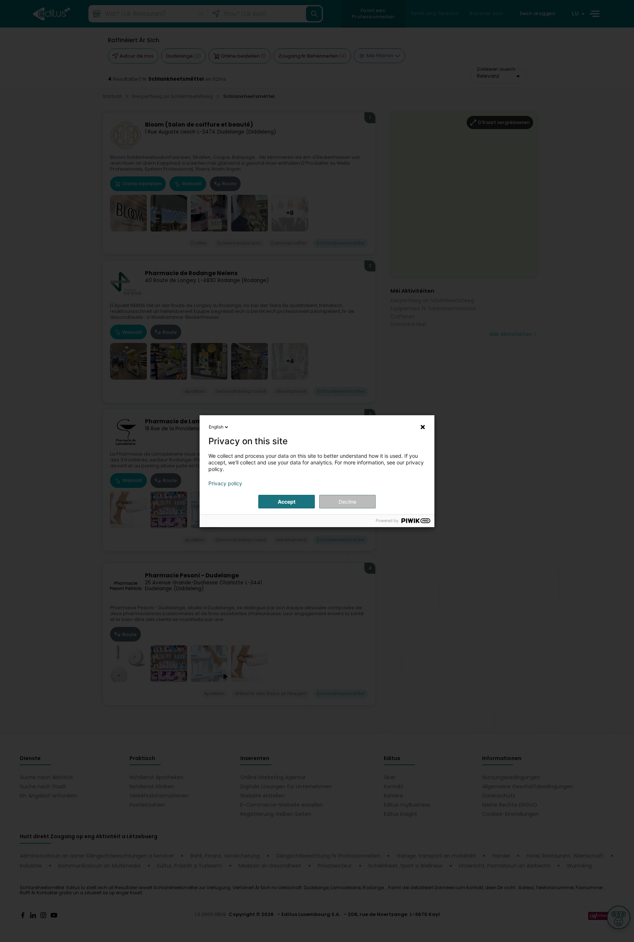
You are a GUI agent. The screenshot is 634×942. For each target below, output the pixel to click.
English (216, 427)
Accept (286, 502)
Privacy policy (225, 483)
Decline (347, 502)
